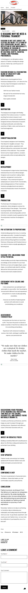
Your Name (4, 554)
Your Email (4, 562)
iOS (22, 532)
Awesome (8, 532)
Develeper (15, 532)
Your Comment (5, 570)
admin (13, 31)
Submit (4, 587)
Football (13, 7)
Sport (7, 7)
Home (2, 7)
